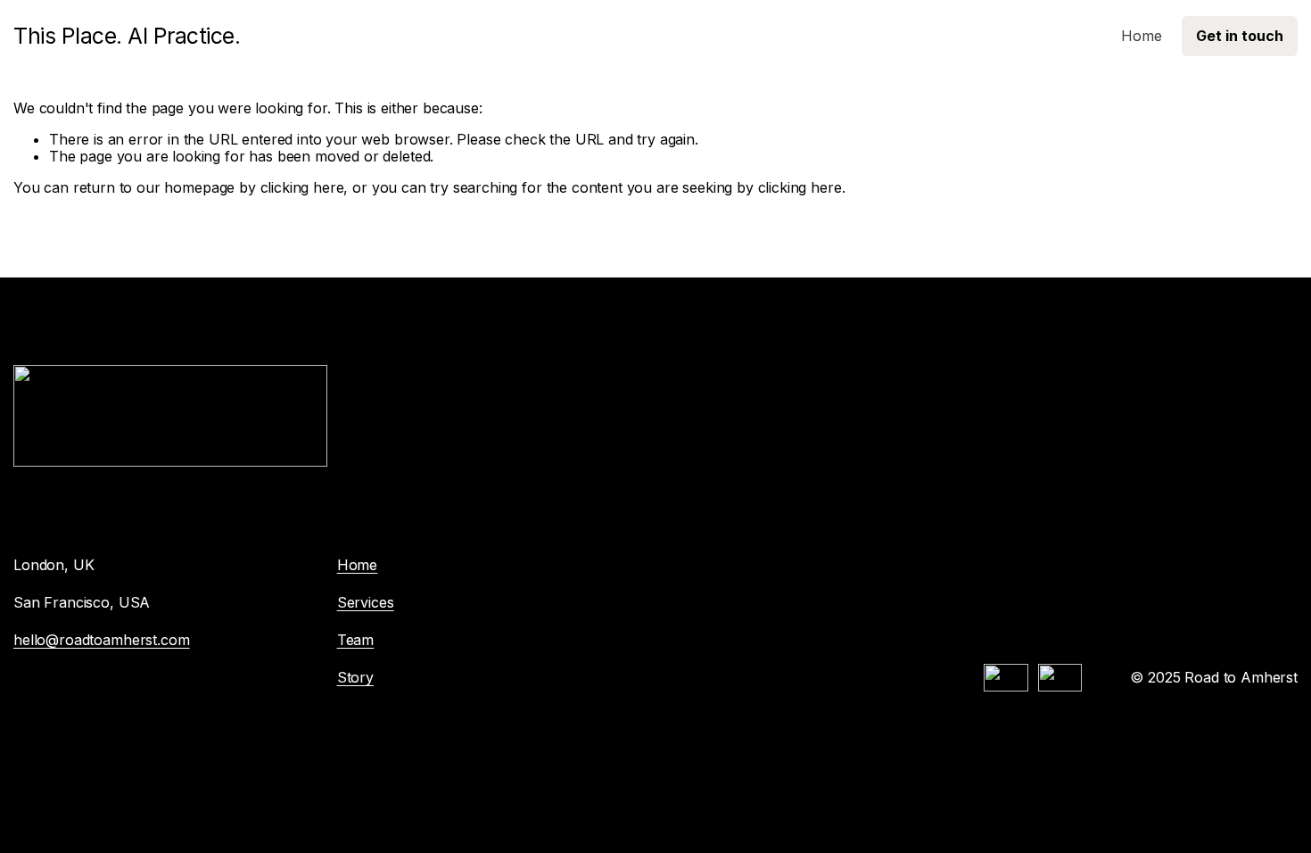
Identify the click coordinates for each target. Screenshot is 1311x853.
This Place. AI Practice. (126, 35)
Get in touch (1239, 36)
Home (1141, 36)
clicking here (302, 187)
